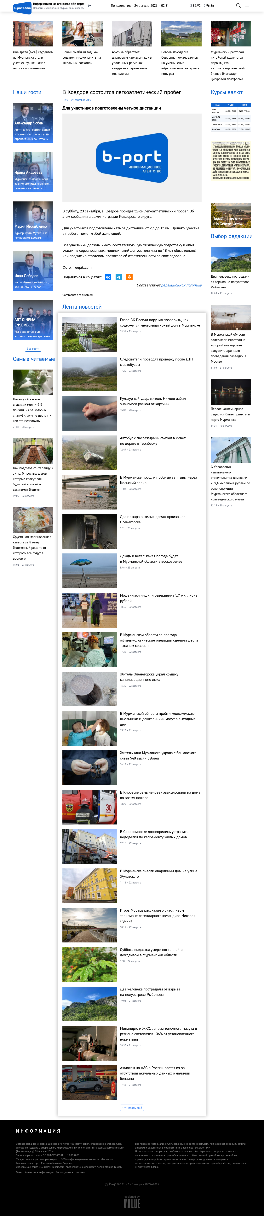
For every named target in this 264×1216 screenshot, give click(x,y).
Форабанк (216, 129)
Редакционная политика (70, 1172)
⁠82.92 (195, 5)
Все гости (33, 349)
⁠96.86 (209, 5)
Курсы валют (227, 92)
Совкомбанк (217, 124)
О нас (19, 1172)
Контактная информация (39, 1172)
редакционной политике (181, 285)
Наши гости (27, 92)
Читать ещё (134, 1108)
